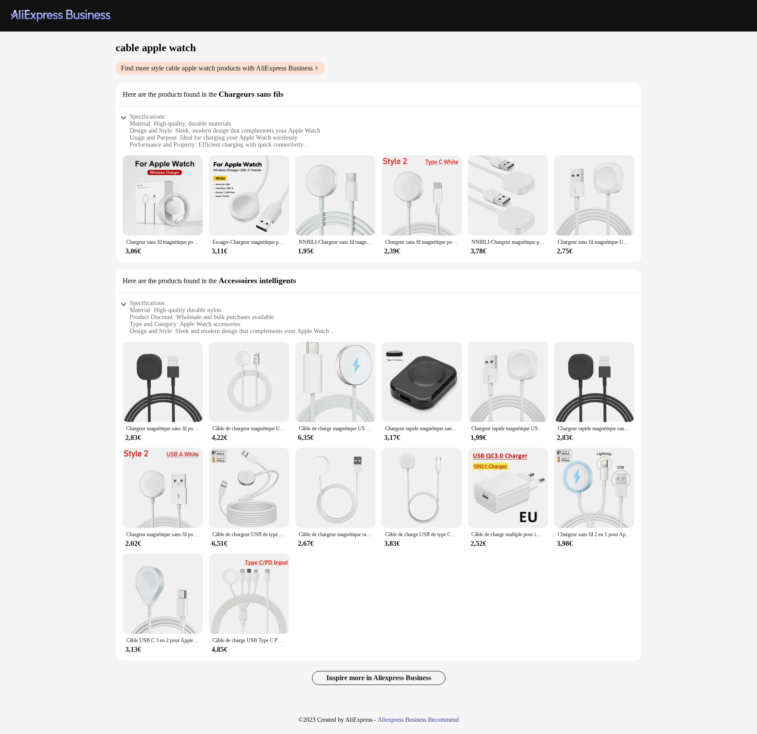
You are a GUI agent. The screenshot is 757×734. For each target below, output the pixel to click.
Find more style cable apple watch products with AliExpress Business (217, 68)
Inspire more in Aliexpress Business (378, 677)
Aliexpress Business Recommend (418, 719)
